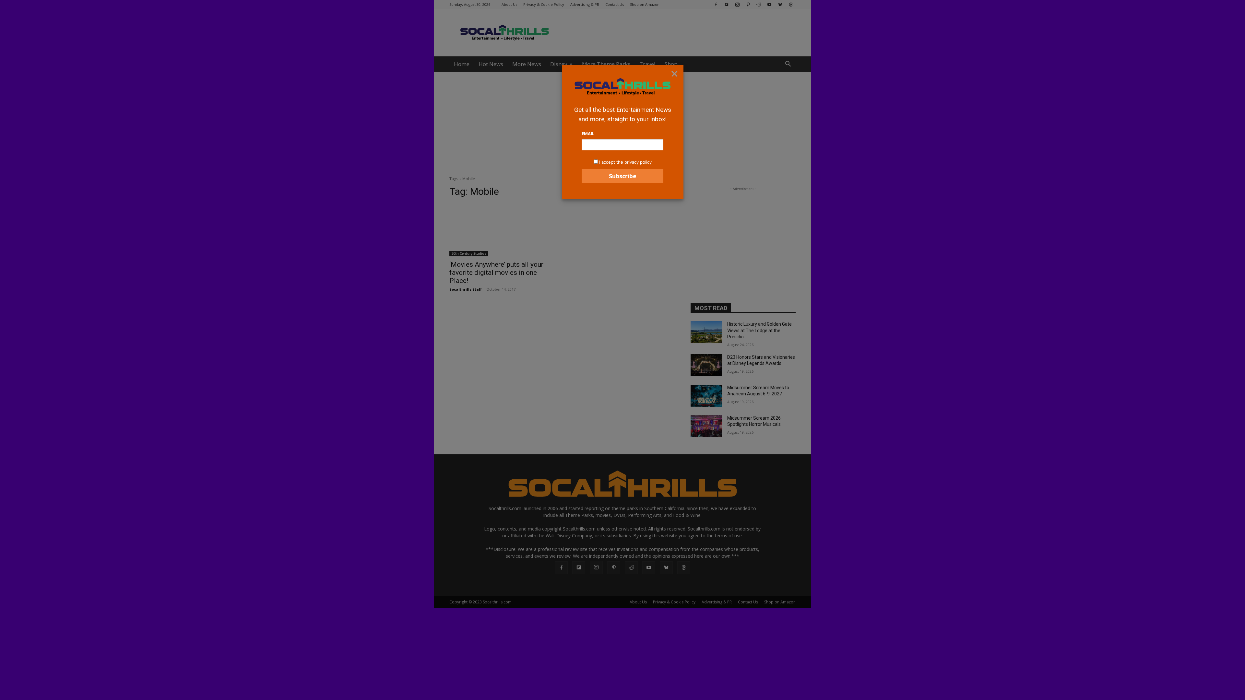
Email (588, 133)
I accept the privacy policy (625, 162)
